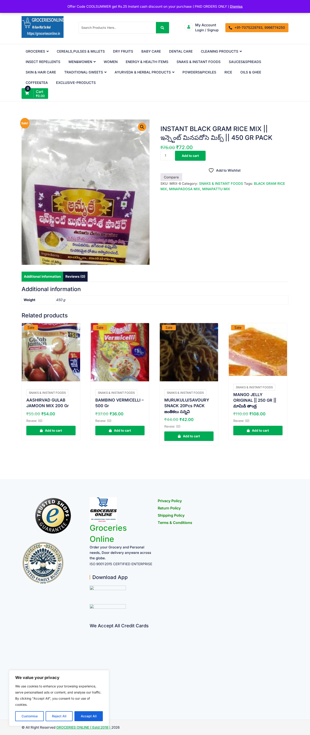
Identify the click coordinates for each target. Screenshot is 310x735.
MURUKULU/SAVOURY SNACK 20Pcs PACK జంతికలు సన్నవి (186, 406)
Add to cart (190, 156)
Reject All (59, 716)
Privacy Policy (170, 501)
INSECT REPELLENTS (43, 62)
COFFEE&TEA (37, 82)
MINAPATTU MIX (216, 189)
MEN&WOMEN (80, 62)
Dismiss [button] (236, 6)
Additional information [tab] (42, 276)
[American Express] (91, 631)
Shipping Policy (171, 515)
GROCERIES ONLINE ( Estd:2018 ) (83, 727)
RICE (228, 72)
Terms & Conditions (175, 522)
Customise (30, 716)
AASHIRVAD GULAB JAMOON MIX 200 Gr (47, 403)
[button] (142, 127)
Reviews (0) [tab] (75, 276)
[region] (59, 698)
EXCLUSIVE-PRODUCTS (76, 82)
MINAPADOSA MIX (184, 189)
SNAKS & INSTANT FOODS (199, 62)
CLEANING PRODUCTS (219, 51)
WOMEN (111, 62)
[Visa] (91, 649)
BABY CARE (151, 51)
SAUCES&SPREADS (245, 62)
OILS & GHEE (250, 72)
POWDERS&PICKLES (199, 72)
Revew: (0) (34, 421)
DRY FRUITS (123, 51)
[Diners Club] (91, 667)
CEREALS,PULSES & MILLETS (81, 51)
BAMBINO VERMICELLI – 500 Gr (119, 403)
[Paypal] (91, 658)
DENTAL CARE (181, 51)
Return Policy (169, 508)
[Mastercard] (91, 640)
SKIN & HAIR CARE (41, 72)
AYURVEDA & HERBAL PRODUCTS (143, 72)
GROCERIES (35, 51)
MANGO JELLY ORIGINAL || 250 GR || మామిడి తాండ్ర (254, 400)
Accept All (89, 716)
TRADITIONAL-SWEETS (83, 72)
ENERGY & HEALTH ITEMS (147, 62)
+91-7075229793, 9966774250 (259, 27)
